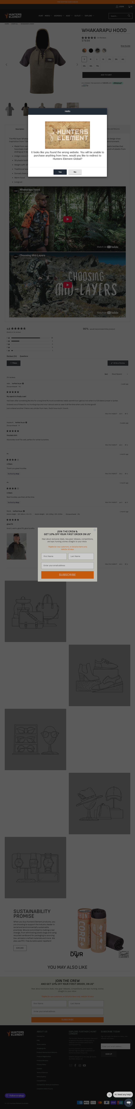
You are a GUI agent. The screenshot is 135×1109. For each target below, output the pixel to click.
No (75, 172)
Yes (60, 172)
